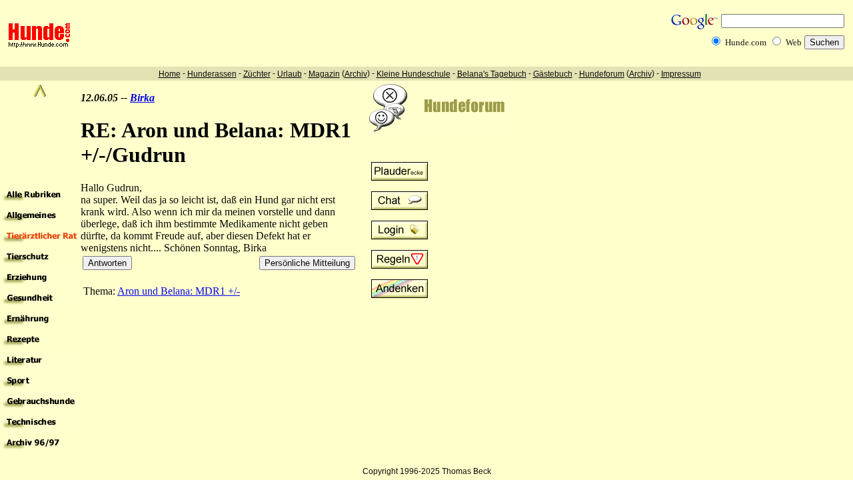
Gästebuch (552, 74)
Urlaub (289, 74)
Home (170, 74)
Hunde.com (745, 42)
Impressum (681, 74)
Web (794, 42)
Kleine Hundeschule (413, 74)
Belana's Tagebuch (491, 74)
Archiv (356, 74)
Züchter (257, 74)
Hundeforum (601, 74)
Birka (142, 97)
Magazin (324, 74)
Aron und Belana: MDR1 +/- (178, 291)
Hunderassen (212, 74)
